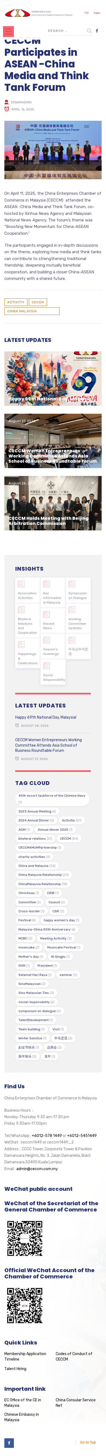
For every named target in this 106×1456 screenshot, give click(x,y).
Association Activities (27, 595)
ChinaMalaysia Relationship (42, 884)
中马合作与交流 (78, 651)
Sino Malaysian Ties (36, 993)
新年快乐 (27, 1056)
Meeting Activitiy (56, 938)
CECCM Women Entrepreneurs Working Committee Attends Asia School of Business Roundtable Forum (52, 456)
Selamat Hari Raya (35, 975)
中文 (87, 13)
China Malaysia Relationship (22, 312)
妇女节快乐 (28, 1047)
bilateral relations (35, 838)
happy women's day (61, 920)
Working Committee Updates (77, 623)
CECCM (38, 302)
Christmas (28, 893)
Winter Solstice (32, 1038)
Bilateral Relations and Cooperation (27, 626)
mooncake (28, 947)
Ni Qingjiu (60, 957)
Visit (58, 1029)
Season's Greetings (51, 651)
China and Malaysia (36, 866)
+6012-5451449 (82, 1135)
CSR (58, 911)
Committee (29, 902)
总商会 (54, 1047)
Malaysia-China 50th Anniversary (46, 929)
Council (57, 902)
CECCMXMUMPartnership (39, 847)
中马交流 (63, 1038)
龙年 (49, 1056)
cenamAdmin (21, 102)
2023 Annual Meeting (37, 811)
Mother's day (30, 957)
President (47, 965)
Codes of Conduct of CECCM (74, 1357)
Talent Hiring (15, 1369)
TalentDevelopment (35, 1020)
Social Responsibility (54, 677)
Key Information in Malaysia (52, 597)
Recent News (48, 626)
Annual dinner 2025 (55, 829)
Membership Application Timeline (25, 1357)
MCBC (25, 938)
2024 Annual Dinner (36, 820)
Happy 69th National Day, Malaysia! (50, 399)
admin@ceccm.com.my (37, 1169)
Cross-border (31, 911)
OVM (24, 965)
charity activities (34, 857)
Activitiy (15, 302)
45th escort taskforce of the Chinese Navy (51, 799)
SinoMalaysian (32, 984)
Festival (27, 920)
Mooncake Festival (63, 947)
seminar (68, 975)
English (97, 13)
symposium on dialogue (39, 1011)
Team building (31, 1029)
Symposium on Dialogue (77, 595)
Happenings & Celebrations (28, 658)
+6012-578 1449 (47, 1135)
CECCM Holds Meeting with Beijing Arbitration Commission (48, 521)
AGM (24, 829)
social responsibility (36, 1002)
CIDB (53, 893)
